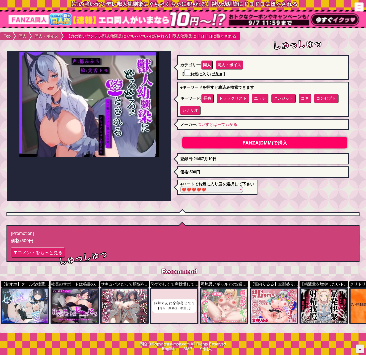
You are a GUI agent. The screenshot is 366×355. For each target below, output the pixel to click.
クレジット (283, 98)
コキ (305, 98)
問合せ (146, 344)
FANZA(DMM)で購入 (265, 142)
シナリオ (190, 110)
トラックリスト (233, 98)
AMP (187, 349)
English (169, 349)
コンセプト (326, 98)
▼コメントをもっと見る (37, 252)
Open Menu (359, 6)
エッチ (260, 98)
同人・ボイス (229, 65)
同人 (207, 65)
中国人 (206, 349)
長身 (207, 98)
